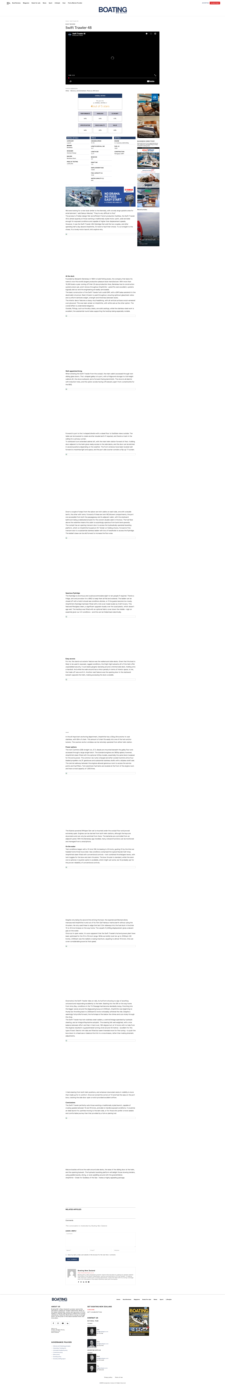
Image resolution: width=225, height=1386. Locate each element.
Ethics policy (56, 1354)
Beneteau (70, 147)
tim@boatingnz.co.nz (102, 1368)
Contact (89, 1323)
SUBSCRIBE (90, 1309)
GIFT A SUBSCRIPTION (94, 1312)
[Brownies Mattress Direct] (148, 186)
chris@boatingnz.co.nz (102, 1343)
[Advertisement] (101, 1193)
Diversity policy (57, 1356)
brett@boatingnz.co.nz (102, 1358)
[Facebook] (78, 1281)
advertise (205, 3)
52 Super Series (144, 236)
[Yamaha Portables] (101, 208)
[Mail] (86, 1281)
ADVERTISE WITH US (94, 1350)
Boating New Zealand (86, 1271)
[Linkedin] (83, 1281)
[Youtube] (88, 1281)
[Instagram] (81, 1281)
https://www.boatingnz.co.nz (86, 1272)
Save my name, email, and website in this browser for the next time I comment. (92, 1254)
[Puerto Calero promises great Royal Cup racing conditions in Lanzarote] (148, 229)
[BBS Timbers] (148, 207)
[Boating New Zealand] (72, 1276)
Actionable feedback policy (60, 1350)
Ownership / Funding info (59, 1348)
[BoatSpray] (148, 166)
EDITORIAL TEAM (92, 1321)
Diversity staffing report (59, 1358)
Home (67, 21)
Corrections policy (58, 1352)
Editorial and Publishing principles (61, 1346)
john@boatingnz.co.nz (102, 1331)
